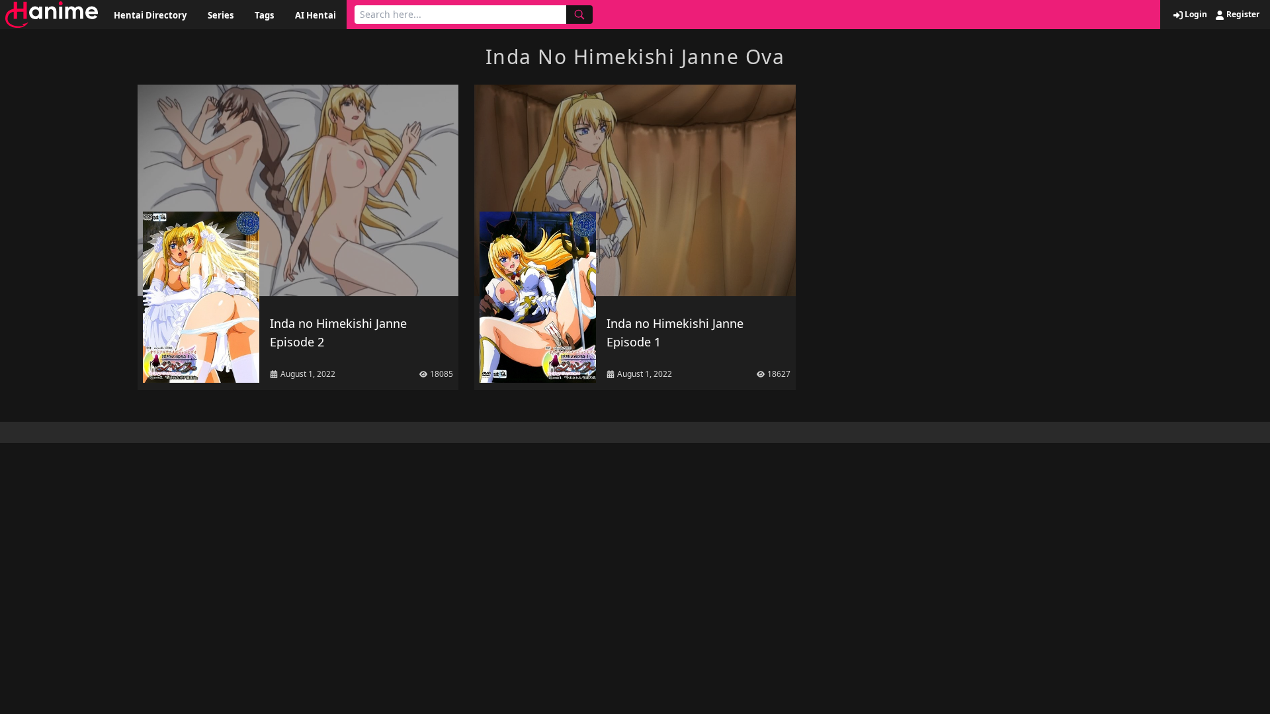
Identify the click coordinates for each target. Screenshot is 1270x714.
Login (1195, 14)
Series (220, 15)
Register (1241, 14)
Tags (264, 15)
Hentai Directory (150, 15)
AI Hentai (315, 15)
